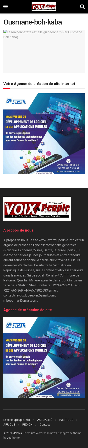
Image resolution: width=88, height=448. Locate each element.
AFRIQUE (9, 424)
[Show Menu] (5, 6)
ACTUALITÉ (44, 419)
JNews (17, 433)
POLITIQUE (66, 419)
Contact (45, 424)
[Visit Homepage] (44, 6)
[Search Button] (82, 6)
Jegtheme (13, 437)
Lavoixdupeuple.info (16, 419)
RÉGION (27, 424)
